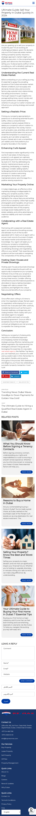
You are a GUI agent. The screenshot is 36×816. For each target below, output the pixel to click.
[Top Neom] (6, 3)
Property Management (9, 763)
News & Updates (7, 783)
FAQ (3, 808)
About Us (4, 772)
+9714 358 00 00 (7, 735)
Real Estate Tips (24, 382)
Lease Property (7, 751)
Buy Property (6, 747)
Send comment (27, 681)
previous (17, 394)
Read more (26, 472)
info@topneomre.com (9, 738)
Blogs (3, 776)
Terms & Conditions (8, 800)
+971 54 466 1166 (7, 731)
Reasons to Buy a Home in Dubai (16, 502)
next (17, 407)
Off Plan (4, 759)
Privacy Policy (6, 804)
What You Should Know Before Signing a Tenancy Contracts (17, 446)
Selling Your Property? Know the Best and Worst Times (17, 555)
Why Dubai (5, 787)
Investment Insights (9, 382)
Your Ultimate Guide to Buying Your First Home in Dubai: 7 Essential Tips (17, 611)
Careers (4, 780)
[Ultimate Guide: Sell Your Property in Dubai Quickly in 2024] (18, 30)
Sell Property (6, 755)
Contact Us (5, 796)
